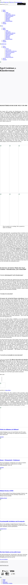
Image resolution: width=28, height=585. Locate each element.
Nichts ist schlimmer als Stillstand (9, 429)
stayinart (2, 436)
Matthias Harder (3, 498)
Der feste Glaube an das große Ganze (10, 552)
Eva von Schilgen (4, 559)
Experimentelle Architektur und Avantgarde (12, 521)
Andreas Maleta (8, 390)
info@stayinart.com (4, 565)
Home (4, 579)
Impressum (5, 582)
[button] (0, 1)
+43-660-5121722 (4, 561)
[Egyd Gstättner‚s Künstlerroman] (2, 387)
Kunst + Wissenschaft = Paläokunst (10, 460)
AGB (4, 580)
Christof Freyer (3, 528)
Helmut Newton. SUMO (6, 490)
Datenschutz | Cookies (7, 583)
